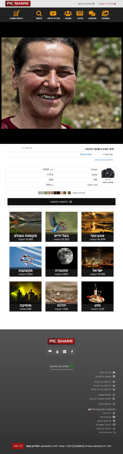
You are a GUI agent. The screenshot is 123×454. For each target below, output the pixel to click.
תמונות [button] (106, 18)
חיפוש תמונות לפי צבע (101, 398)
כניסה (106, 3)
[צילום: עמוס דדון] (97, 222)
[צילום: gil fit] (97, 292)
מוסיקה (25, 305)
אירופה (110, 160)
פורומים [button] (92, 18)
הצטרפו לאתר (105, 432)
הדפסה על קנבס (103, 381)
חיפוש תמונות (105, 394)
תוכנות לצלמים (104, 428)
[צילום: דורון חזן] (25, 257)
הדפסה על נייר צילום (101, 389)
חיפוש (39, 18)
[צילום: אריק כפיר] (61, 257)
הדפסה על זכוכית (102, 385)
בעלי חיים (61, 235)
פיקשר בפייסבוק (104, 376)
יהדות (61, 305)
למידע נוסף (33, 446)
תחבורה (61, 270)
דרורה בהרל (86, 154)
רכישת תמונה (16, 18)
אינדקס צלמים (104, 420)
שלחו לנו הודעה (59, 366)
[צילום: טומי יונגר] (25, 292)
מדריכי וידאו (106, 372)
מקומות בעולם (25, 235)
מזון (97, 305)
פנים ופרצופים (100, 160)
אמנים (68, 18)
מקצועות (25, 270)
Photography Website (103, 409)
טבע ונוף (97, 235)
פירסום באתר (105, 403)
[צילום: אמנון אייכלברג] (25, 222)
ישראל (97, 270)
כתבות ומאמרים (104, 424)
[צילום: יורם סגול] (97, 257)
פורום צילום (106, 417)
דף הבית (107, 413)
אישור (16, 446)
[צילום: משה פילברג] (61, 292)
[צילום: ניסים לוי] (61, 222)
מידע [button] (80, 18)
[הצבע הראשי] (69, 192)
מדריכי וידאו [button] (54, 18)
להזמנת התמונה (59, 201)
